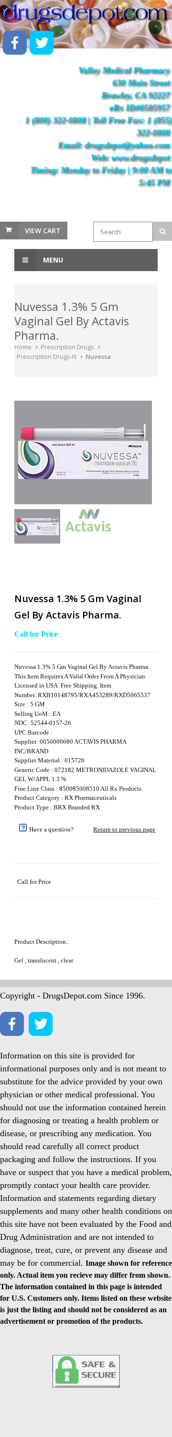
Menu (52, 259)
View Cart (43, 230)
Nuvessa (98, 356)
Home (23, 347)
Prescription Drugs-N (46, 356)
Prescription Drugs (67, 347)
